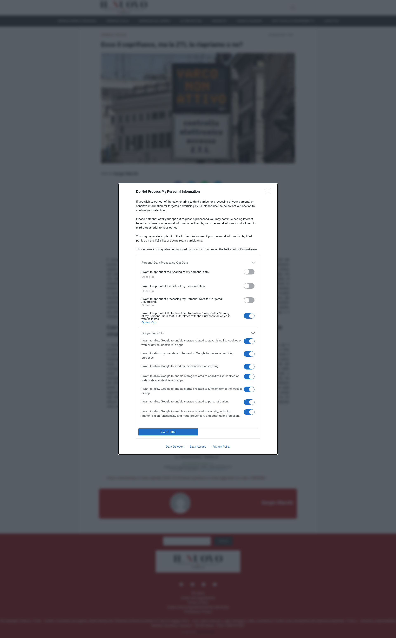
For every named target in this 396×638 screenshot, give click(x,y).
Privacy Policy (221, 446)
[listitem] (198, 262)
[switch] (249, 271)
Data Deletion (175, 446)
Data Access (198, 446)
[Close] (269, 192)
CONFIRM (168, 431)
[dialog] (198, 319)
